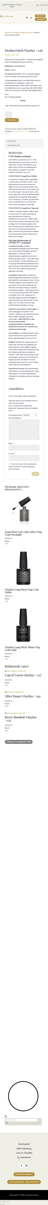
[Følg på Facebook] (22, 1166)
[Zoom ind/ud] (1, 1201)
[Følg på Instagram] (26, 1166)
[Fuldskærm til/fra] (3, 1201)
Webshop (8, 33)
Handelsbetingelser (24, 1174)
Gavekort (41, 19)
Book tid (40, 16)
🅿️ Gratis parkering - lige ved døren (12, 6)
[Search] (7, 1123)
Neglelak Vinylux (27, 33)
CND (7, 134)
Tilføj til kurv (12, 120)
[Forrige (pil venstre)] (1, 1204)
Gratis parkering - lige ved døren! (24, 1182)
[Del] (6, 1201)
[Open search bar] (6, 1117)
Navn (11, 443)
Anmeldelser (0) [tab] (13, 145)
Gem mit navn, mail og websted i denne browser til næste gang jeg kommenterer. (23, 466)
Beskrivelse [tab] (11, 141)
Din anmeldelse (15, 418)
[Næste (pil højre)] (3, 1204)
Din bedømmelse (16, 415)
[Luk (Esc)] (8, 1201)
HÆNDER (17, 33)
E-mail (12, 454)
